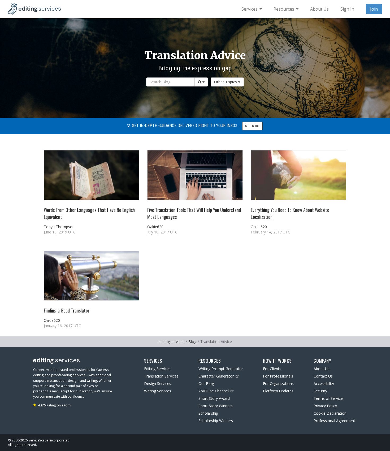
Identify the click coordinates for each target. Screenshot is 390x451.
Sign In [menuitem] (347, 9)
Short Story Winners (215, 405)
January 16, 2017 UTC (62, 325)
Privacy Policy (325, 405)
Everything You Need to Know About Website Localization (290, 213)
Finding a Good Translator (66, 310)
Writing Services (157, 390)
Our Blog (206, 383)
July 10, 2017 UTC (162, 232)
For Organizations (278, 383)
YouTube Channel (213, 390)
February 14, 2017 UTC (270, 232)
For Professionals (278, 376)
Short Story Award (214, 398)
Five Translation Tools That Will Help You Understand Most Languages (194, 213)
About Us (322, 368)
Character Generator (216, 376)
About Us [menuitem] (319, 9)
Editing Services (157, 368)
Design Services (157, 383)
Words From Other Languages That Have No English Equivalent (89, 213)
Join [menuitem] (374, 9)
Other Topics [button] (225, 81)
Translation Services (161, 376)
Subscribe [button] (252, 126)
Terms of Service (328, 398)
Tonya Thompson (59, 226)
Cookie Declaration (330, 413)
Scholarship (208, 413)
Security (320, 390)
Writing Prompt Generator (220, 368)
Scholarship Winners (215, 420)
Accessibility (324, 383)
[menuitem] (252, 9)
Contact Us (323, 376)
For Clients (272, 368)
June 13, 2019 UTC (60, 232)
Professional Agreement (334, 420)
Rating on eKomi (54, 405)
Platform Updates (278, 390)
